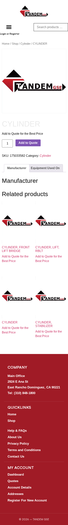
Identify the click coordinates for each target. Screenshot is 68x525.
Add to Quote (28, 142)
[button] (9, 27)
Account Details (19, 487)
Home (5, 43)
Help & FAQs (17, 430)
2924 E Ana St (18, 381)
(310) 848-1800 (24, 393)
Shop (15, 43)
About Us (15, 437)
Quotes (13, 481)
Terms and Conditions (24, 450)
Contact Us (16, 456)
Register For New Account (27, 500)
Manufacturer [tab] (16, 168)
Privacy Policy (18, 443)
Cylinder (25, 43)
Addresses (15, 494)
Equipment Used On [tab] (45, 168)
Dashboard (16, 474)
